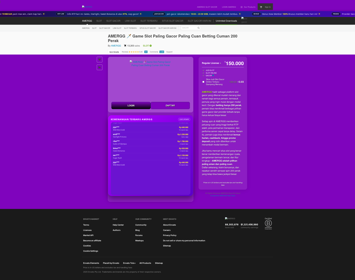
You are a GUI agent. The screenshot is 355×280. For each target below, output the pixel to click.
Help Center (118, 225)
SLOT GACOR (104, 28)
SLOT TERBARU (130, 28)
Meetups (139, 240)
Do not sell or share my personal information (184, 240)
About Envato (169, 225)
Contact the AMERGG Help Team (222, 195)
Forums (139, 235)
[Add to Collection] (99, 67)
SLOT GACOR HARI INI (167, 28)
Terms (86, 225)
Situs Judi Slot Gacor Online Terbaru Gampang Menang (225, 82)
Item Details (114, 52)
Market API (88, 235)
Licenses (87, 230)
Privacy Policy (169, 235)
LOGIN (131, 105)
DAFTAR (170, 105)
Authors (117, 230)
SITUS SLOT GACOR (148, 28)
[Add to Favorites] (99, 59)
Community (140, 225)
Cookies (87, 245)
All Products (145, 263)
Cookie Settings (90, 251)
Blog (137, 230)
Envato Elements (91, 263)
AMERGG (85, 28)
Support (169, 52)
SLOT (94, 28)
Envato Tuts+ (129, 263)
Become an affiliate (92, 240)
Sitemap (167, 245)
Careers (167, 230)
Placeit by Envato (111, 263)
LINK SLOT (117, 28)
